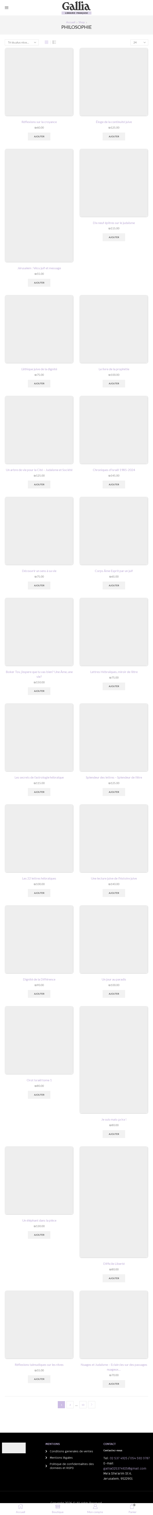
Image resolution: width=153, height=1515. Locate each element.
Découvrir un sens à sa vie (39, 571)
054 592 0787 (140, 1458)
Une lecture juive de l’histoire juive (114, 878)
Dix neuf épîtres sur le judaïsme (114, 223)
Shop (81, 22)
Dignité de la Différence (39, 979)
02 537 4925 (119, 1458)
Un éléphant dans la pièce (39, 1220)
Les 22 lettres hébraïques (39, 878)
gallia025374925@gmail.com (124, 1468)
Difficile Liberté (114, 1263)
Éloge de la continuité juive (114, 122)
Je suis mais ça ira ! (114, 1119)
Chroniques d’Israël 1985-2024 (114, 470)
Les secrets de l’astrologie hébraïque (39, 777)
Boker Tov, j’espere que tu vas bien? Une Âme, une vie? (39, 674)
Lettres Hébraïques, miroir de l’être (114, 672)
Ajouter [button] (39, 136)
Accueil (70, 22)
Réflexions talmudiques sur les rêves (39, 1364)
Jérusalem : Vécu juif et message (39, 268)
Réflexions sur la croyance (39, 122)
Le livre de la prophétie (114, 369)
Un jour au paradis (114, 979)
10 (82, 1404)
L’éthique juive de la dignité (39, 369)
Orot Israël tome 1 (39, 1080)
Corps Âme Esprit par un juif (114, 571)
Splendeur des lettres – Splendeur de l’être (114, 777)
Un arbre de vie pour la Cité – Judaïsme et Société (39, 470)
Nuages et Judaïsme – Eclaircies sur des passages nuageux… (114, 1367)
